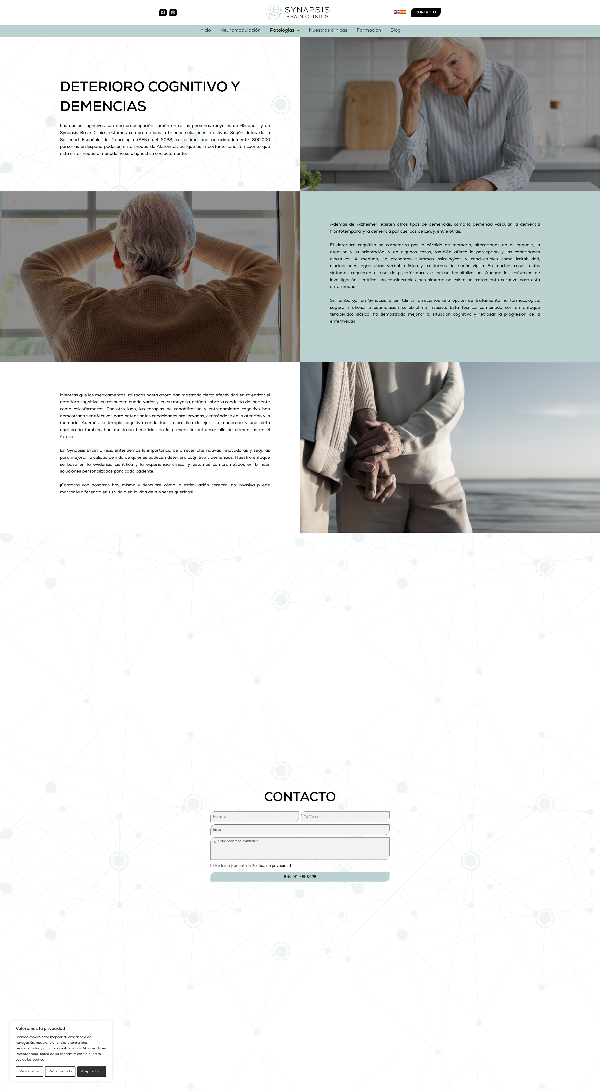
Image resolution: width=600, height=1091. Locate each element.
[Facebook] (163, 12)
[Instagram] (173, 12)
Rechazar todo (60, 1071)
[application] (297, 31)
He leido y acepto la (253, 865)
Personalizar (29, 1071)
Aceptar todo (91, 1071)
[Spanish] (403, 12)
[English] (397, 12)
